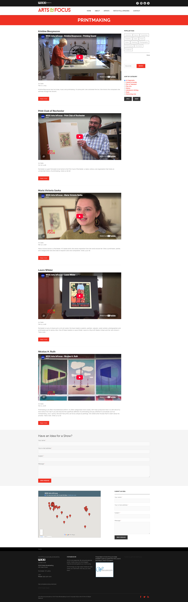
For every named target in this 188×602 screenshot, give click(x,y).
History (128, 88)
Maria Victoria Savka (49, 190)
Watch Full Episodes (121, 11)
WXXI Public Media (43, 588)
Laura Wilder (45, 270)
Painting (134, 42)
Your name (42, 440)
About (97, 11)
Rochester (139, 46)
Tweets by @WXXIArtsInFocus (133, 557)
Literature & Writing (132, 90)
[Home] (54, 10)
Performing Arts (131, 94)
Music (127, 42)
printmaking (129, 46)
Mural (142, 38)
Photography (144, 42)
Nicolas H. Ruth (46, 351)
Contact (136, 11)
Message (41, 464)
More (148, 55)
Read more (44, 99)
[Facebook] (140, 597)
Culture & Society (131, 82)
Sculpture (128, 49)
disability (128, 38)
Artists (106, 11)
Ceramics (128, 35)
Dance (136, 35)
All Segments (130, 80)
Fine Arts (129, 86)
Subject (41, 456)
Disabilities (144, 35)
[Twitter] (144, 597)
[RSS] (148, 597)
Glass (135, 38)
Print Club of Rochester (51, 111)
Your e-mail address (45, 448)
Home (89, 11)
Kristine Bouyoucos (49, 31)
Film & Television (131, 84)
